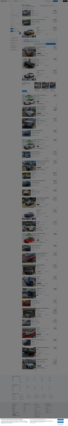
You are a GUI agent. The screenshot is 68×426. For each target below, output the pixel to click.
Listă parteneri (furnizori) (33, 422)
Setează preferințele (60, 424)
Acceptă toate (60, 419)
